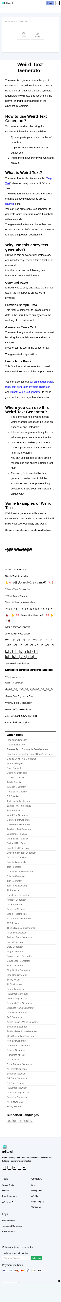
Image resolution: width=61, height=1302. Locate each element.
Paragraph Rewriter (17, 1088)
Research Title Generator (19, 1003)
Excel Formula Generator (19, 1064)
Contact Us (36, 1207)
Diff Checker (13, 796)
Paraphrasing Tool (16, 744)
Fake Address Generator (19, 918)
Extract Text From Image (19, 806)
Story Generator (15, 947)
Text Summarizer (15, 810)
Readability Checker (17, 791)
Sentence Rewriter (16, 1074)
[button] (57, 3)
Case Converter (15, 768)
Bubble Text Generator (18, 848)
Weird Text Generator (17, 815)
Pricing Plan (36, 1190)
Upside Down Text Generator (21, 759)
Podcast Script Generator (19, 937)
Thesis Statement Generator (21, 928)
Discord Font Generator (18, 824)
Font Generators (9, 1196)
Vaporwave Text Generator (20, 871)
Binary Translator (15, 989)
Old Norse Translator (17, 857)
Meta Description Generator (20, 1036)
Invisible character (39, 386)
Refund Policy (8, 1220)
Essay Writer (13, 979)
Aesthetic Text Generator (19, 829)
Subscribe (36, 1258)
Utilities (5, 1190)
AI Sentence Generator (18, 1045)
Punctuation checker (17, 862)
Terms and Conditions (12, 1226)
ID (31, 1120)
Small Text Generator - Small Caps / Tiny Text (29, 754)
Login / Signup (37, 1201)
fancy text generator (16, 386)
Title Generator (14, 881)
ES (15, 1120)
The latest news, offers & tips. (15, 1253)
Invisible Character (16, 787)
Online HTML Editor (17, 843)
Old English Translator (18, 838)
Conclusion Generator (18, 895)
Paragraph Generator (17, 994)
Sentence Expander (17, 1027)
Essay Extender (15, 1106)
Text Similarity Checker (18, 801)
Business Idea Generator (19, 956)
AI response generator (18, 1092)
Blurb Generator (15, 965)
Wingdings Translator (17, 834)
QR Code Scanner (16, 1083)
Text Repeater (14, 867)
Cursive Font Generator (18, 820)
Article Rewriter (14, 782)
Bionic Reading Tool (17, 914)
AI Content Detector (17, 932)
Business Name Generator (20, 1008)
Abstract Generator (16, 900)
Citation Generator (16, 876)
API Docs (6, 1202)
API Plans (35, 1196)
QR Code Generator (17, 1078)
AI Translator (13, 1059)
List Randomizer (15, 904)
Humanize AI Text (15, 1055)
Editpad (7, 3)
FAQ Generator (14, 1017)
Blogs (33, 1185)
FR (20, 1120)
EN (9, 1120)
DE (26, 1120)
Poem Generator (15, 942)
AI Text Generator (15, 1102)
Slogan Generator (16, 951)
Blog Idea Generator (17, 975)
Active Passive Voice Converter (22, 1022)
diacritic (9, 203)
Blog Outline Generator (18, 970)
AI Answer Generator (17, 1012)
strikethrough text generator (25, 392)
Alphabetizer (13, 890)
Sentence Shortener (17, 1097)
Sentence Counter (16, 909)
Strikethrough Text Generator (21, 853)
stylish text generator (41, 381)
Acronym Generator (16, 1041)
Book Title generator (17, 998)
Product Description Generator (22, 1031)
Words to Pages (15, 763)
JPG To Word (13, 923)
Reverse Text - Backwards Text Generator (27, 749)
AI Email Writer (14, 984)
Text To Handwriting (17, 885)
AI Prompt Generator (17, 1069)
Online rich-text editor (17, 773)
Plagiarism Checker (17, 740)
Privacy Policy (8, 1231)
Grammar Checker (16, 777)
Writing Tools (8, 1185)
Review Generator (16, 1050)
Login (49, 3)
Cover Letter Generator (18, 961)
